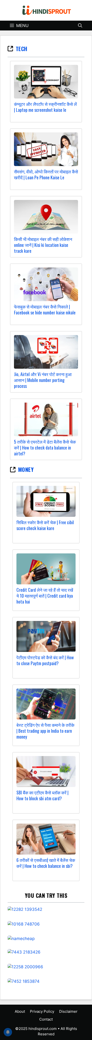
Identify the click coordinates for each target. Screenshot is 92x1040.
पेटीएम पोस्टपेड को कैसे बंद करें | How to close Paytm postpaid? (45, 660)
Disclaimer (68, 1011)
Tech (21, 49)
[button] (80, 25)
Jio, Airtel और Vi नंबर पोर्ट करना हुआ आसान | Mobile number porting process (43, 380)
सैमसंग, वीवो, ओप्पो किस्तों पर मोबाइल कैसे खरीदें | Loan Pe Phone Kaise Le (46, 174)
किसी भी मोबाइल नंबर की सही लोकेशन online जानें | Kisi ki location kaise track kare (43, 245)
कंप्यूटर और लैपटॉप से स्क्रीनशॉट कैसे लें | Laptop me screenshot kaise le (45, 107)
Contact (46, 1019)
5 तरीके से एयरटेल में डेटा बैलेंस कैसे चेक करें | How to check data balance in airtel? (45, 447)
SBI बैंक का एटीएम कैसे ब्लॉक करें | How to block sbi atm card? (42, 795)
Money (26, 469)
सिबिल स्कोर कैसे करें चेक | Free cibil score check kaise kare (45, 525)
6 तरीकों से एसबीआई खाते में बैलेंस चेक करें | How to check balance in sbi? (45, 863)
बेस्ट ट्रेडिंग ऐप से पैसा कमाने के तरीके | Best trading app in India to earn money (45, 731)
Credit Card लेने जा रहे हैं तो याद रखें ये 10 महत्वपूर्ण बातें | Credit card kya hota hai (44, 596)
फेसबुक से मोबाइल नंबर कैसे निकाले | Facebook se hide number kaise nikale (45, 309)
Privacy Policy (42, 1011)
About (20, 1011)
